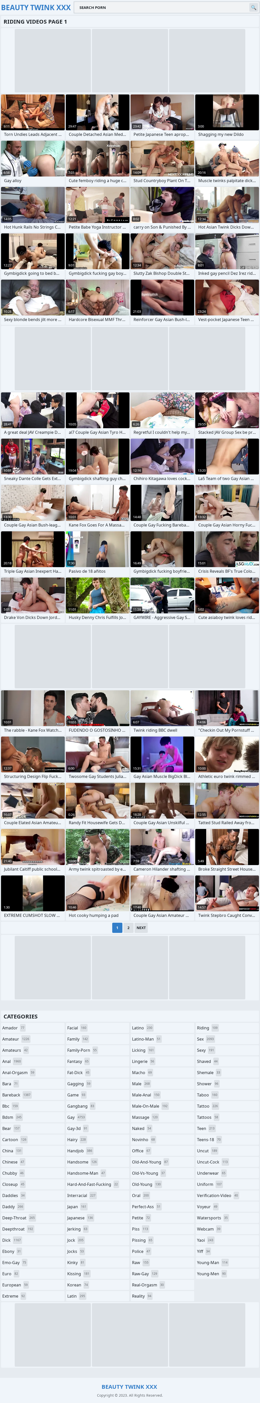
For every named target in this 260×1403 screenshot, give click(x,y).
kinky (75, 1262)
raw (140, 1262)
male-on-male (150, 1106)
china (12, 1151)
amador (13, 1028)
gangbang (80, 1106)
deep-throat (18, 1218)
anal (11, 1061)
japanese (80, 1218)
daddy (12, 1206)
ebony (11, 1251)
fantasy (78, 1061)
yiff (203, 1251)
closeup (13, 1184)
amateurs (15, 1050)
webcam (208, 1229)
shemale (208, 1072)
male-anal (145, 1095)
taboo (207, 1095)
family (77, 1039)
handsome (82, 1162)
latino (142, 1028)
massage (145, 1117)
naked (141, 1128)
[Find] (253, 7)
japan (76, 1206)
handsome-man (86, 1173)
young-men (211, 1274)
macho (142, 1072)
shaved (207, 1061)
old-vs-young (148, 1173)
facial (76, 1028)
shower (207, 1084)
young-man (212, 1262)
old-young (146, 1184)
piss (140, 1229)
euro (10, 1274)
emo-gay (14, 1262)
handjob (79, 1151)
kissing (78, 1274)
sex (205, 1039)
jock (75, 1240)
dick (11, 1240)
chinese (13, 1162)
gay (76, 1117)
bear (11, 1128)
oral (140, 1195)
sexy (205, 1050)
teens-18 (209, 1139)
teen (206, 1128)
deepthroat (17, 1229)
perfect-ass (146, 1206)
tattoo (207, 1106)
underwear (211, 1173)
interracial (81, 1195)
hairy (76, 1139)
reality (141, 1296)
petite (141, 1218)
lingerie (143, 1061)
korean (77, 1285)
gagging (78, 1084)
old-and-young (150, 1162)
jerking (77, 1229)
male (141, 1084)
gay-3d (77, 1128)
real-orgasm (148, 1285)
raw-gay (144, 1274)
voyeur (207, 1206)
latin (76, 1296)
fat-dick (78, 1072)
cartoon (14, 1139)
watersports (212, 1218)
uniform (209, 1184)
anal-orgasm (18, 1072)
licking (143, 1050)
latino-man (146, 1039)
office (141, 1151)
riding (207, 1028)
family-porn (82, 1050)
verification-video (217, 1195)
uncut (207, 1151)
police (141, 1251)
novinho (143, 1139)
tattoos (207, 1117)
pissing (142, 1240)
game (76, 1095)
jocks (75, 1251)
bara (10, 1084)
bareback (16, 1095)
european (15, 1285)
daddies (13, 1195)
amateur (15, 1039)
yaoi (205, 1240)
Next (141, 927)
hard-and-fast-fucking (92, 1184)
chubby (13, 1173)
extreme (13, 1296)
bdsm (12, 1117)
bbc (10, 1106)
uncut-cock (212, 1162)
